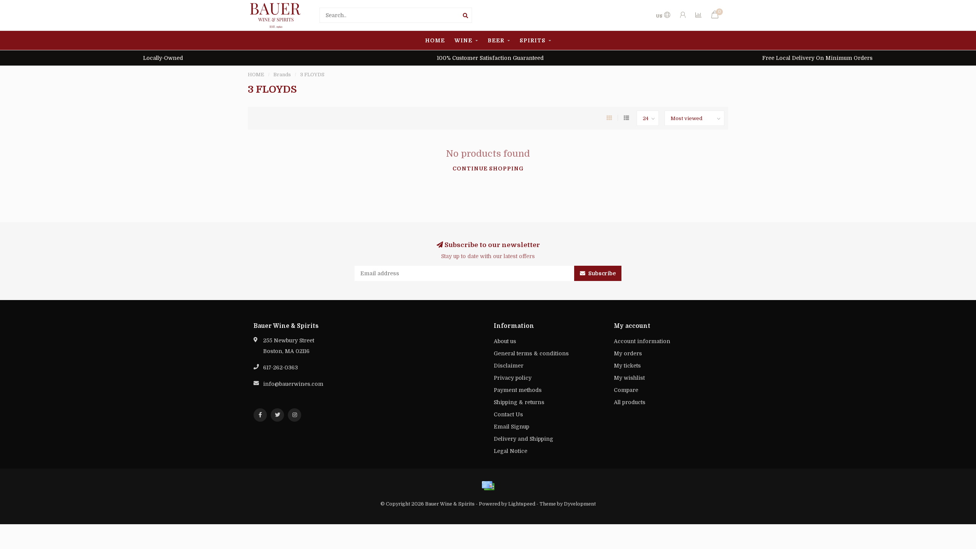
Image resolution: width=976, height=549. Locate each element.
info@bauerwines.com (293, 384)
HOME (435, 40)
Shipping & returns (519, 402)
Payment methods (518, 390)
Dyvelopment (580, 504)
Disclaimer (508, 366)
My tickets (627, 366)
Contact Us (508, 414)
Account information (642, 341)
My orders (628, 353)
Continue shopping (488, 168)
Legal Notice (510, 451)
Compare (626, 390)
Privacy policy (512, 378)
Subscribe (601, 273)
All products (629, 402)
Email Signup (511, 427)
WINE (463, 40)
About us (505, 341)
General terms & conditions (531, 353)
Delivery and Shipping (523, 439)
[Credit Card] (488, 485)
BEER (496, 40)
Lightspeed (521, 504)
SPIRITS (533, 40)
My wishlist (629, 378)
